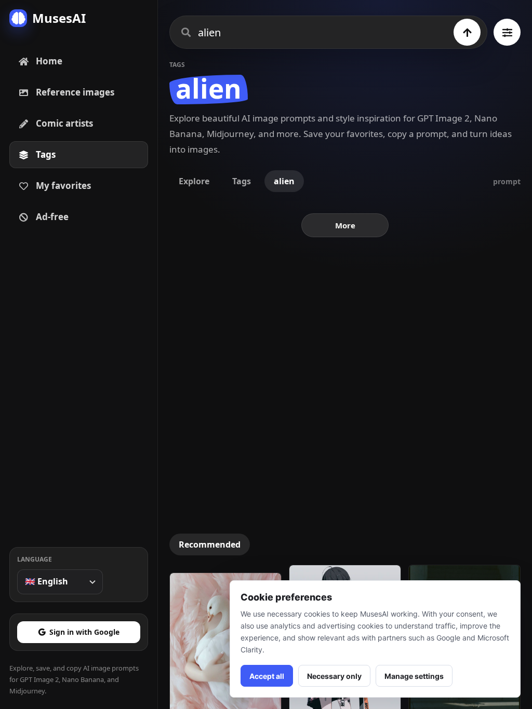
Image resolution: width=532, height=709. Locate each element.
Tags (241, 181)
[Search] (467, 32)
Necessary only (334, 676)
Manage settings (414, 676)
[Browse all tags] (507, 32)
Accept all (266, 676)
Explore (194, 181)
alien (284, 181)
